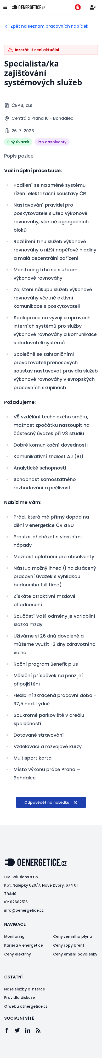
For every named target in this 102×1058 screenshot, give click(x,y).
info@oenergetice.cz (24, 910)
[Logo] (28, 7)
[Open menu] (5, 7)
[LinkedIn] (30, 1030)
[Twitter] (20, 1030)
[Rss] (41, 1030)
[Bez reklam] (77, 7)
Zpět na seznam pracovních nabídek (49, 26)
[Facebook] (9, 1030)
